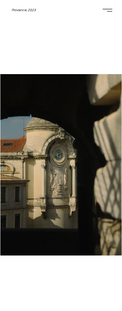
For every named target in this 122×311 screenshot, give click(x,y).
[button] (24, 10)
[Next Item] (108, 165)
